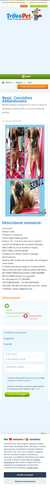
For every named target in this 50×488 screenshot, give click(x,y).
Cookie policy (32, 468)
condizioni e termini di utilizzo (19, 380)
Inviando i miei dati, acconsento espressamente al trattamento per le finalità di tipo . (25, 387)
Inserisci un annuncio (37, 2)
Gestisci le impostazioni (25, 481)
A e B (37, 389)
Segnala (7, 344)
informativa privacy (31, 378)
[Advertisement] (25, 48)
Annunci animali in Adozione (13, 2)
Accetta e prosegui (25, 475)
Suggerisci (8, 338)
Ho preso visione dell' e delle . (25, 379)
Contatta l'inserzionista (15, 332)
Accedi (23, 6)
